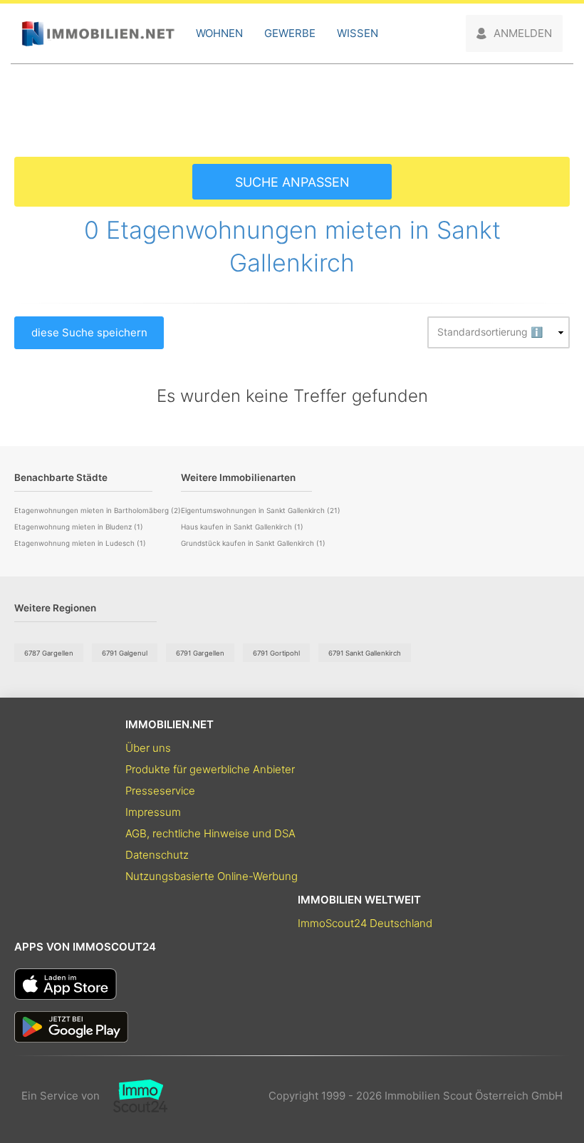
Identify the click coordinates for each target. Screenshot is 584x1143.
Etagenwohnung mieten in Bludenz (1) (78, 526)
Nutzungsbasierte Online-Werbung (211, 876)
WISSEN (357, 33)
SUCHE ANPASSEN (292, 182)
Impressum (153, 812)
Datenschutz (157, 855)
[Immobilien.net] (97, 33)
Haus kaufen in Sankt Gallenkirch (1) (242, 526)
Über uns (148, 748)
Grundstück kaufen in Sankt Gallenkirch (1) (253, 543)
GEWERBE (290, 33)
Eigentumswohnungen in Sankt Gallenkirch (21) (260, 510)
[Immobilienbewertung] (133, 1095)
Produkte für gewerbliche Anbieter (210, 769)
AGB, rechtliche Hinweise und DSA (210, 833)
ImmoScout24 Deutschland (365, 923)
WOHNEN (219, 33)
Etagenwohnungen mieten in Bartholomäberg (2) (97, 510)
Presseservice (160, 790)
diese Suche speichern (89, 332)
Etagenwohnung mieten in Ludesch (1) (80, 543)
